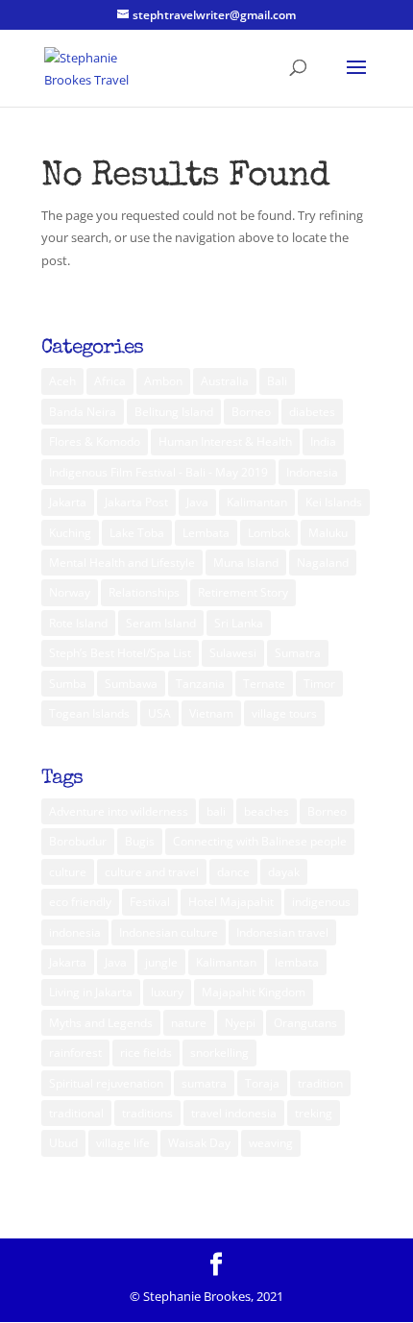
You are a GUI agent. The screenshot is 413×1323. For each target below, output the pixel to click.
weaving (271, 1143)
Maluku (328, 533)
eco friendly (80, 902)
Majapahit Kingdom (253, 992)
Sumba (67, 683)
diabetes (312, 412)
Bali (277, 381)
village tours (284, 713)
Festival (150, 902)
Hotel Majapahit (231, 902)
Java (197, 502)
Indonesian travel (282, 932)
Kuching (70, 533)
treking (313, 1113)
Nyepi (240, 1023)
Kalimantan (257, 502)
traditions (147, 1113)
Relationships (144, 592)
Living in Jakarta (91, 992)
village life (123, 1143)
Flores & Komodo (94, 441)
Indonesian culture (168, 932)
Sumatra (298, 653)
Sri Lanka (238, 623)
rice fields (146, 1052)
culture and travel (152, 872)
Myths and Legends (101, 1023)
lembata (297, 962)
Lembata (206, 533)
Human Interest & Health (225, 441)
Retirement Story (243, 592)
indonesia (75, 932)
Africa (110, 381)
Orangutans (305, 1023)
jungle (161, 962)
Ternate (264, 683)
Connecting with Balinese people (260, 841)
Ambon (163, 381)
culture (67, 872)
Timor (319, 683)
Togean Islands (89, 713)
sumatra (204, 1083)
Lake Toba (136, 533)
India (323, 441)
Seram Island (161, 623)
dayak (284, 872)
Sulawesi (232, 653)
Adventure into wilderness (118, 811)
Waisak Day (199, 1143)
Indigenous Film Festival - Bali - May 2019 (158, 472)
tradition (320, 1083)
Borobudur (78, 841)
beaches (266, 811)
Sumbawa (131, 683)
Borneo (251, 412)
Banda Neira (82, 412)
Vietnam (211, 713)
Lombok (269, 533)
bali (216, 811)
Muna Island (246, 562)
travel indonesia (234, 1113)
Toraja (262, 1083)
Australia (225, 381)
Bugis (140, 841)
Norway (69, 592)
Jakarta (67, 502)
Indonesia (312, 472)
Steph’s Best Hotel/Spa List (120, 653)
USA (159, 713)
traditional (76, 1113)
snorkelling (219, 1052)
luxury (167, 992)
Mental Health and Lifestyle (122, 562)
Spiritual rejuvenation (106, 1083)
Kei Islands (333, 502)
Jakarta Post (136, 502)
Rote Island (78, 623)
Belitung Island (173, 412)
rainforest (75, 1052)
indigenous (321, 902)
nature (188, 1023)
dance (233, 872)
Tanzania (200, 683)
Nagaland (323, 562)
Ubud (63, 1143)
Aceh (62, 381)
